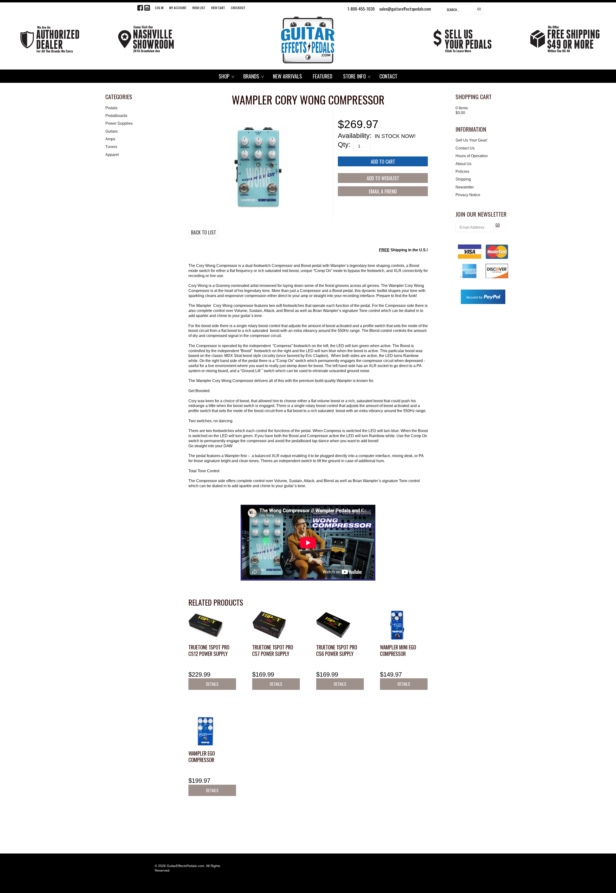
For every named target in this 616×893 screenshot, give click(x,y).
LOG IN (159, 7)
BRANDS (251, 76)
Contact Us (465, 148)
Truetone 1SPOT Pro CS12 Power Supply (208, 650)
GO (497, 225)
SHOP (224, 76)
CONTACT (388, 76)
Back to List (203, 232)
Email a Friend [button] (383, 191)
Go (479, 8)
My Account (177, 7)
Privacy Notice (468, 195)
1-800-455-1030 (361, 9)
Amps (110, 139)
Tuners (111, 147)
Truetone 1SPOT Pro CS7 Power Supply (272, 650)
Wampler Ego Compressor (201, 757)
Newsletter (465, 187)
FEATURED (322, 76)
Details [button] (212, 684)
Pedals (111, 108)
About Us (463, 164)
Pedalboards (116, 116)
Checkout (238, 7)
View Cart (218, 7)
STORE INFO (354, 76)
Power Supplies (119, 123)
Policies (462, 171)
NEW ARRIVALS (287, 76)
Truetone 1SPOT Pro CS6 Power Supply (336, 650)
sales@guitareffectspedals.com (405, 9)
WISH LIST (198, 7)
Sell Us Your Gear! (471, 140)
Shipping (463, 179)
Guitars (111, 131)
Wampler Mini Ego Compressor (398, 650)
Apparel (112, 155)
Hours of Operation (472, 156)
